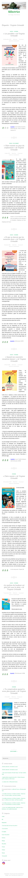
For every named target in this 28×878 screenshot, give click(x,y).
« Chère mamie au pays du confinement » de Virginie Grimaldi (14, 147)
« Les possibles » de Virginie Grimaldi (14, 35)
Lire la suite (14, 751)
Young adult (4, 855)
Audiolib (12, 126)
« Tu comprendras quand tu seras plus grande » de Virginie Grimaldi (14, 691)
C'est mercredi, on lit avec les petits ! (10, 825)
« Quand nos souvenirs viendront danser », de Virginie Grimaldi (14, 359)
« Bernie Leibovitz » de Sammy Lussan (10, 766)
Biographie (4, 822)
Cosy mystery (5, 828)
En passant (21, 39)
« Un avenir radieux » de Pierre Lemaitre (12, 795)
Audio (11, 31)
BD (2, 819)
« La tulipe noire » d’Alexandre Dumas (9, 781)
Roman (16, 31)
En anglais (4, 831)
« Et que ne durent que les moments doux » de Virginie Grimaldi (14, 239)
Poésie (3, 846)
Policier (3, 849)
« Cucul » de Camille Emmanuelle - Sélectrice (11, 807)
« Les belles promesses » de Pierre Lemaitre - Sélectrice (13, 793)
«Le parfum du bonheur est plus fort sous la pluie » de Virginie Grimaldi (14, 587)
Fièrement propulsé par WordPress (14, 873)
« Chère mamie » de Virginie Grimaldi (14, 477)
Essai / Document (14, 143)
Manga (3, 840)
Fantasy (3, 837)
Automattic (19, 875)
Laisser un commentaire (14, 40)
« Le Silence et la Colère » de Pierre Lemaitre (13, 799)
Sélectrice (14, 11)
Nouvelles (4, 843)
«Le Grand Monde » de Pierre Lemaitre (12, 804)
